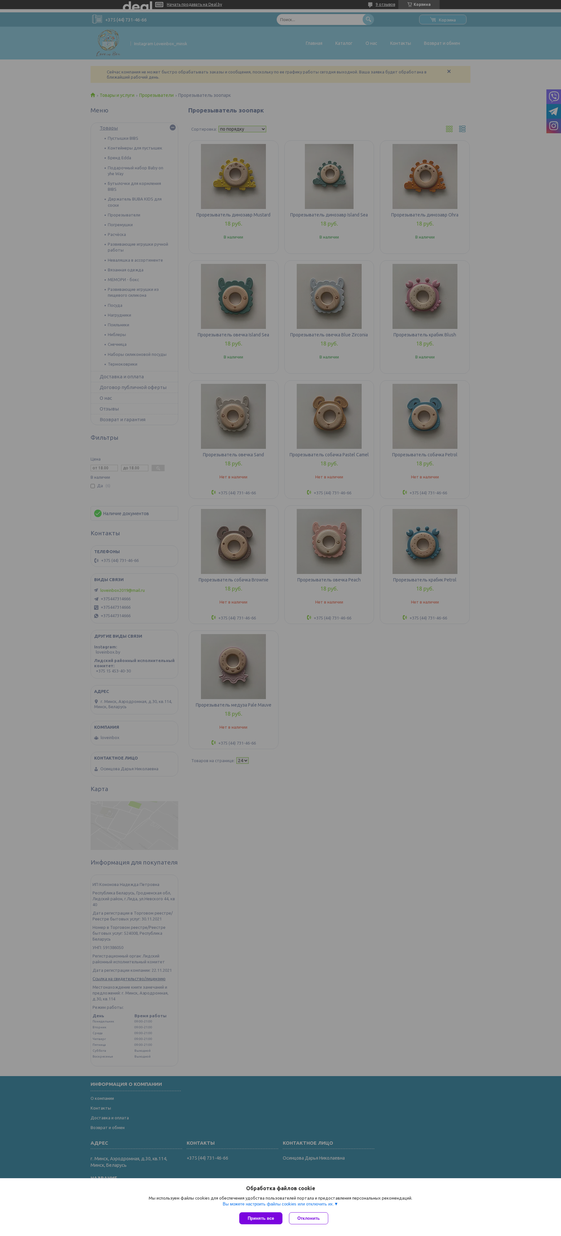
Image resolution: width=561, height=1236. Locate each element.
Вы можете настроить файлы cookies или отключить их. (278, 1204)
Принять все (261, 1218)
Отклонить (308, 1218)
